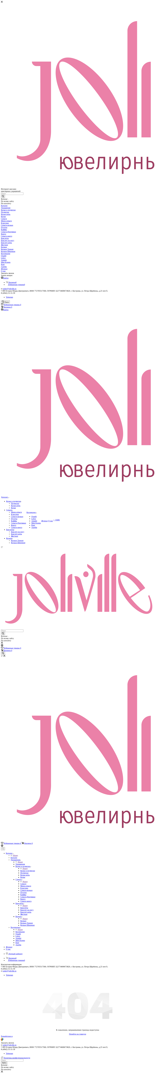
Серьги (23, 884)
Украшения (20, 864)
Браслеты (24, 908)
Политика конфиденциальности (17, 1058)
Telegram (9, 297)
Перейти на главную (77, 1034)
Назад (15, 855)
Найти (4, 1063)
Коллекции (20, 932)
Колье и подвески (27, 871)
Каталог (14, 858)
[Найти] (3, 196)
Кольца (23, 921)
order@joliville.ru (9, 289)
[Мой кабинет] (2, 646)
